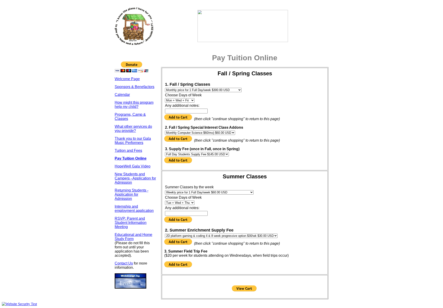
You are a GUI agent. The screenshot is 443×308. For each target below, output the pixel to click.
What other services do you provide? (133, 129)
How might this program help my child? (134, 105)
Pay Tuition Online (131, 158)
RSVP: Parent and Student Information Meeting (131, 223)
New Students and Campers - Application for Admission (135, 178)
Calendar (122, 95)
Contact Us (124, 263)
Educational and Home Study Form (133, 237)
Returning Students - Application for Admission (131, 194)
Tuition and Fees (128, 150)
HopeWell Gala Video (132, 166)
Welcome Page (127, 79)
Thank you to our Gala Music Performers (133, 141)
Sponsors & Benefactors (134, 87)
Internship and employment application (134, 208)
